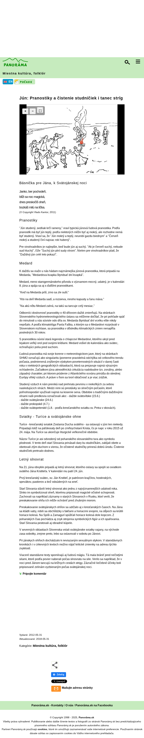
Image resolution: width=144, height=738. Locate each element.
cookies (42, 729)
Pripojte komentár (34, 573)
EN (11, 81)
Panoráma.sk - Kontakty (47, 705)
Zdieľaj (60, 674)
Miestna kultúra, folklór (24, 73)
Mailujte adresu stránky (77, 687)
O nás (69, 705)
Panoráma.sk (86, 717)
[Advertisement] (73, 29)
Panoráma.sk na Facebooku (94, 705)
